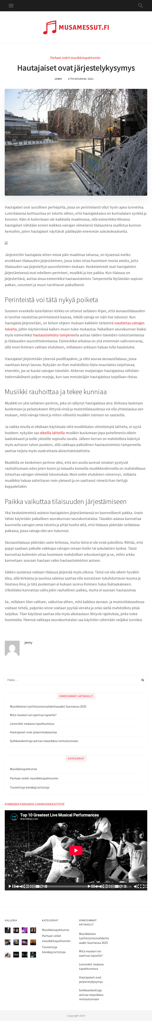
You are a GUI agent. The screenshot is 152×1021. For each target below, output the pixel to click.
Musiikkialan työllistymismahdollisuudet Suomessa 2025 (48, 706)
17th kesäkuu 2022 (81, 79)
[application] (76, 850)
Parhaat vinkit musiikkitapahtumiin (75, 58)
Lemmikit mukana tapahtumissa (32, 724)
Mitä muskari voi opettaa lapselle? (33, 715)
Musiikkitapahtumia (23, 769)
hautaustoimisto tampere (53, 335)
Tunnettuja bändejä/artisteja (29, 787)
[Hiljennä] (137, 886)
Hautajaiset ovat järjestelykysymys (33, 732)
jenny (58, 79)
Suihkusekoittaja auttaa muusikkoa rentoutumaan (44, 741)
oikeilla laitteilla (52, 432)
